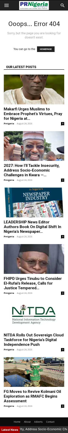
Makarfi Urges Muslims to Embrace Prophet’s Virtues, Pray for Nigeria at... (33, 114)
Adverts (38, 421)
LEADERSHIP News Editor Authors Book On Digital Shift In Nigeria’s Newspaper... (32, 227)
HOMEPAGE (46, 49)
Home (17, 421)
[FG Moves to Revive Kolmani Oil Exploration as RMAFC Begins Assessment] (34, 372)
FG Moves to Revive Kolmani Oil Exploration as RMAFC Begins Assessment (32, 396)
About (27, 421)
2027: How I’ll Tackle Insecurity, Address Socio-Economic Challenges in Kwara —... (32, 170)
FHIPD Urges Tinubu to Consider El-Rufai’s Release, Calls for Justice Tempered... (33, 283)
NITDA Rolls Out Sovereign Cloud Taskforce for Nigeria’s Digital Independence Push (34, 340)
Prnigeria (9, 123)
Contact (50, 421)
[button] (6, 5)
